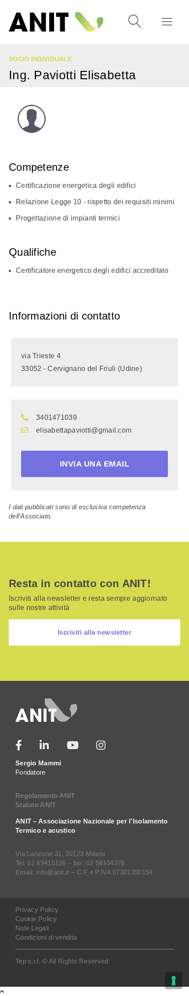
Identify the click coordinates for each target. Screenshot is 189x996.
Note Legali (32, 928)
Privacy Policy (36, 909)
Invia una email (95, 463)
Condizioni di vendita (46, 937)
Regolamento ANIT (45, 795)
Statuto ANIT (35, 805)
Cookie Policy (36, 918)
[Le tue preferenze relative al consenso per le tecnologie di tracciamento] (173, 980)
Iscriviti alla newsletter (95, 632)
